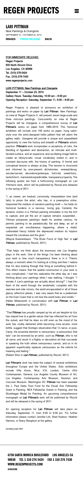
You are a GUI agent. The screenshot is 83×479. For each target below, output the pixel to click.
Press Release (30, 39)
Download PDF (14, 429)
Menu (76, 11)
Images (10, 39)
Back (48, 39)
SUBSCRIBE (12, 469)
